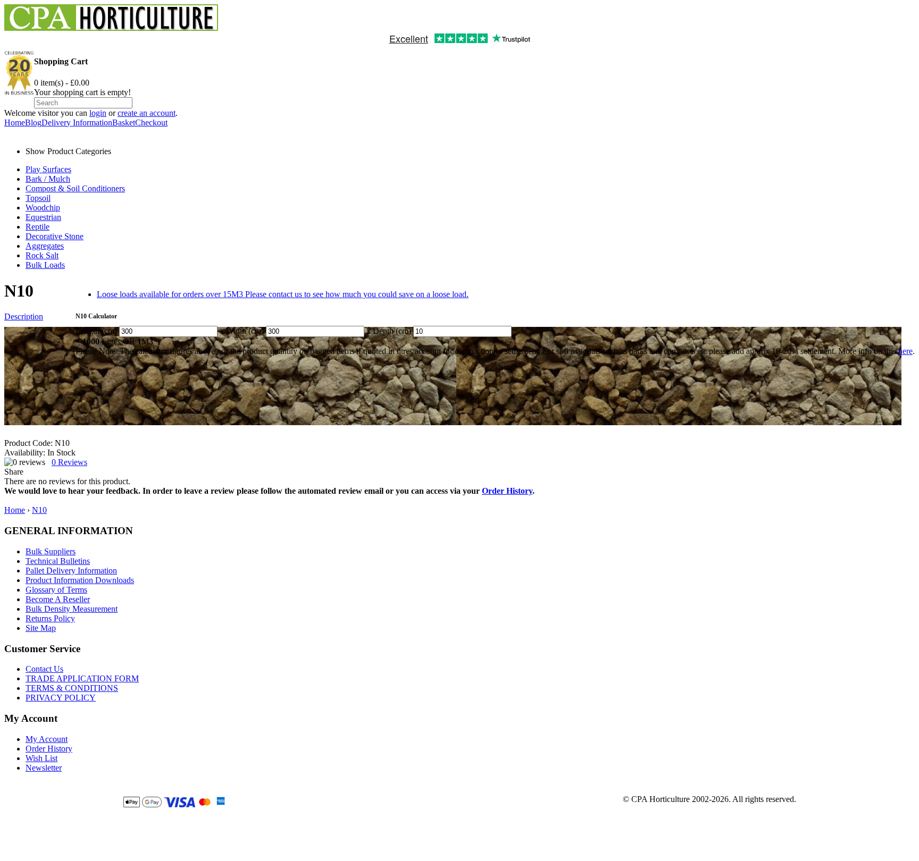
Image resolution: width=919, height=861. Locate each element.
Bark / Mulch (48, 178)
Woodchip (43, 207)
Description (23, 316)
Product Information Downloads (80, 580)
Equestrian (43, 217)
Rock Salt (42, 255)
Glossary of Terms (56, 589)
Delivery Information (76, 122)
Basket (123, 122)
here (905, 351)
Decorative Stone (54, 236)
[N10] (452, 376)
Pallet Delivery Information (71, 570)
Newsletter (44, 767)
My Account (47, 739)
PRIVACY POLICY (61, 697)
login (97, 112)
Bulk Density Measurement (72, 608)
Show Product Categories (68, 151)
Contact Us (44, 668)
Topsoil (38, 197)
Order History (507, 490)
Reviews (69, 462)
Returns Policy (50, 618)
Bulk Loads (45, 264)
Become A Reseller (58, 599)
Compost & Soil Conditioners (75, 188)
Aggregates (45, 245)
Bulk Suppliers (51, 551)
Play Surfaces (48, 169)
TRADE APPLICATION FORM (82, 678)
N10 (39, 509)
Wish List (41, 758)
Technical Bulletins (58, 560)
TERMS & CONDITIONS (72, 688)
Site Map (41, 627)
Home (14, 122)
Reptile (37, 226)
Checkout (151, 122)
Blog (33, 122)
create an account (147, 112)
